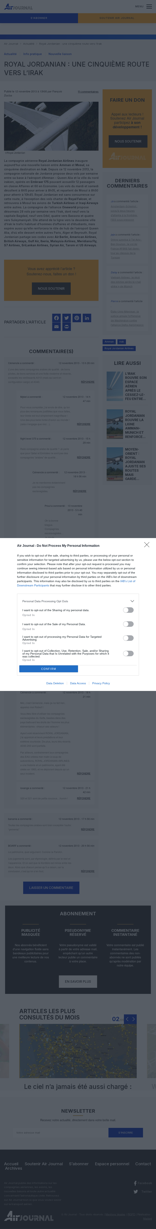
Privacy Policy (101, 683)
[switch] (128, 610)
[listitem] (78, 601)
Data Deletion (55, 683)
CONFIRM (48, 668)
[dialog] (78, 614)
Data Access (78, 683)
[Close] (148, 546)
